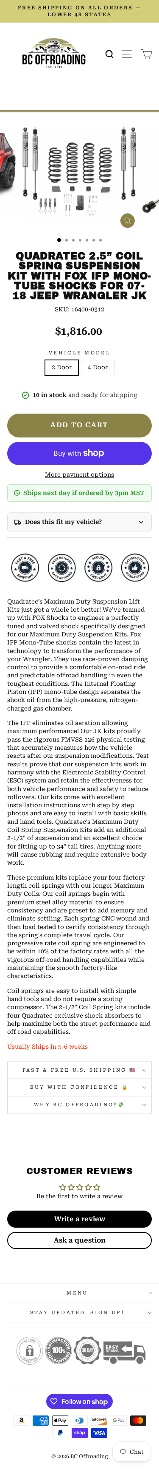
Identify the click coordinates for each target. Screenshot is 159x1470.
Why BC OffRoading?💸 (79, 1105)
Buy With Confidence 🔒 (79, 1087)
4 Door (98, 367)
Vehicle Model (79, 353)
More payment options (79, 474)
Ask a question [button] (80, 1240)
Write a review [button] (79, 1219)
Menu (77, 1293)
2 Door (62, 367)
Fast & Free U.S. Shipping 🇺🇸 (79, 1070)
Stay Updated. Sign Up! (77, 1312)
